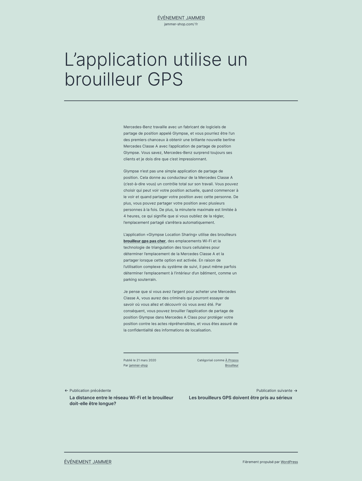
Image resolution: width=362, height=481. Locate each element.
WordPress (289, 462)
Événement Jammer (181, 18)
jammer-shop (138, 365)
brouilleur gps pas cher (144, 241)
